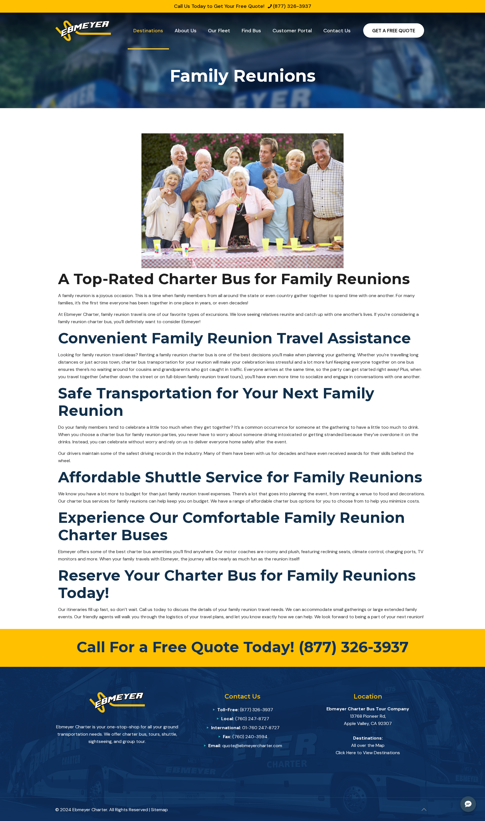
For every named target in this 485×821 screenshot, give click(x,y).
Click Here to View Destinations (368, 753)
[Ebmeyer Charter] (83, 30)
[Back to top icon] (424, 809)
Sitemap (159, 810)
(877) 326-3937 (292, 6)
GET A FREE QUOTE (393, 31)
